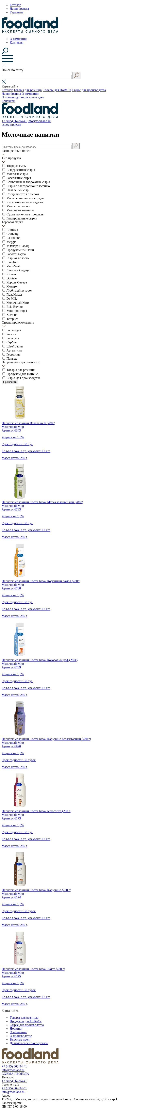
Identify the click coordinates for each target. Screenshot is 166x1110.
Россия (11, 334)
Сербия (11, 342)
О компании (18, 38)
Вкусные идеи (34, 97)
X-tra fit (11, 314)
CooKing (12, 233)
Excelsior (12, 262)
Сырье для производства (89, 90)
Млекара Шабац (17, 246)
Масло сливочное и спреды (25, 198)
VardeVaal (13, 266)
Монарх (11, 286)
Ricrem (11, 274)
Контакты (16, 42)
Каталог (15, 5)
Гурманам (16, 12)
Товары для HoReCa (57, 90)
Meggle (11, 242)
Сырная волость (17, 258)
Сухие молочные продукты (25, 214)
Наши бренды (19, 8)
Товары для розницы (28, 90)
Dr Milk (11, 298)
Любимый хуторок (19, 290)
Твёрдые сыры (16, 165)
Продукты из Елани (20, 250)
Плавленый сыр (17, 190)
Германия (13, 354)
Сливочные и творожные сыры (28, 182)
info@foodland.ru (39, 121)
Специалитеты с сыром (22, 194)
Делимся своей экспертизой (29, 1043)
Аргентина (14, 350)
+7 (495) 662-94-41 (14, 121)
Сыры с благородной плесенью (28, 186)
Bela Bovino (14, 306)
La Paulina (13, 238)
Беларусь (12, 338)
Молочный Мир (17, 302)
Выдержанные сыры (20, 170)
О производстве (13, 97)
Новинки (16, 1028)
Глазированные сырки (21, 218)
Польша (11, 358)
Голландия (13, 330)
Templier (12, 319)
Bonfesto (12, 229)
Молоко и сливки (18, 206)
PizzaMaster (14, 294)
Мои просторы (16, 310)
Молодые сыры (17, 174)
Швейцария (14, 346)
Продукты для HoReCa (22, 374)
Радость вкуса (16, 254)
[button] (76, 75)
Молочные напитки (20, 210)
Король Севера (16, 282)
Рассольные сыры (18, 178)
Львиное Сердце (17, 270)
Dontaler (12, 278)
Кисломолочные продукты (25, 202)
